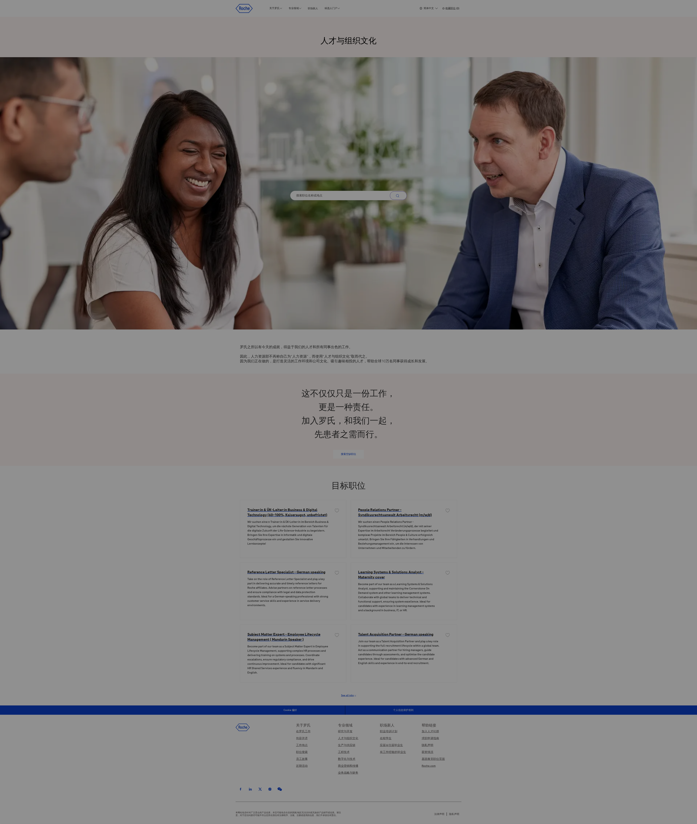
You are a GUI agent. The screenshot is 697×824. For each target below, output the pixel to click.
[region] (348, 817)
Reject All (535, 817)
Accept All (561, 817)
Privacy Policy (60, 820)
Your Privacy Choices (510, 817)
